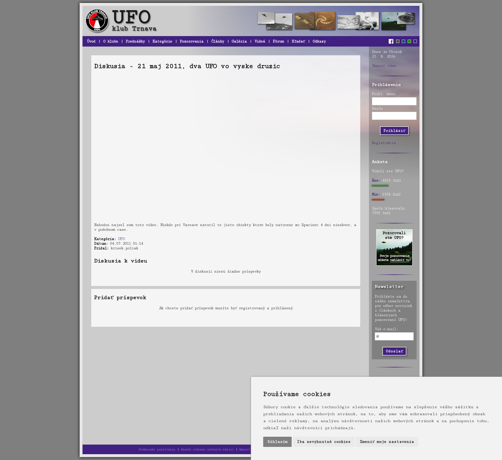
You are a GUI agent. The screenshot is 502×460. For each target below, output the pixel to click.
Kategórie (162, 41)
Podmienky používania (157, 449)
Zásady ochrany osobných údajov (207, 449)
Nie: (376, 194)
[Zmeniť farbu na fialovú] (415, 41)
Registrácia (384, 143)
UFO (121, 239)
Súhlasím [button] (277, 441)
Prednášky (135, 41)
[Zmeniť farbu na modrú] (403, 41)
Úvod (91, 41)
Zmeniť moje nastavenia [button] (387, 441)
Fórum (278, 41)
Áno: (376, 180)
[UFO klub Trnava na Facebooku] (392, 41)
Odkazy (319, 41)
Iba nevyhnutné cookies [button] (324, 441)
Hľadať (298, 41)
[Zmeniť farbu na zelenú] (409, 41)
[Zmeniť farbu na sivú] (398, 41)
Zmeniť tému (384, 65)
